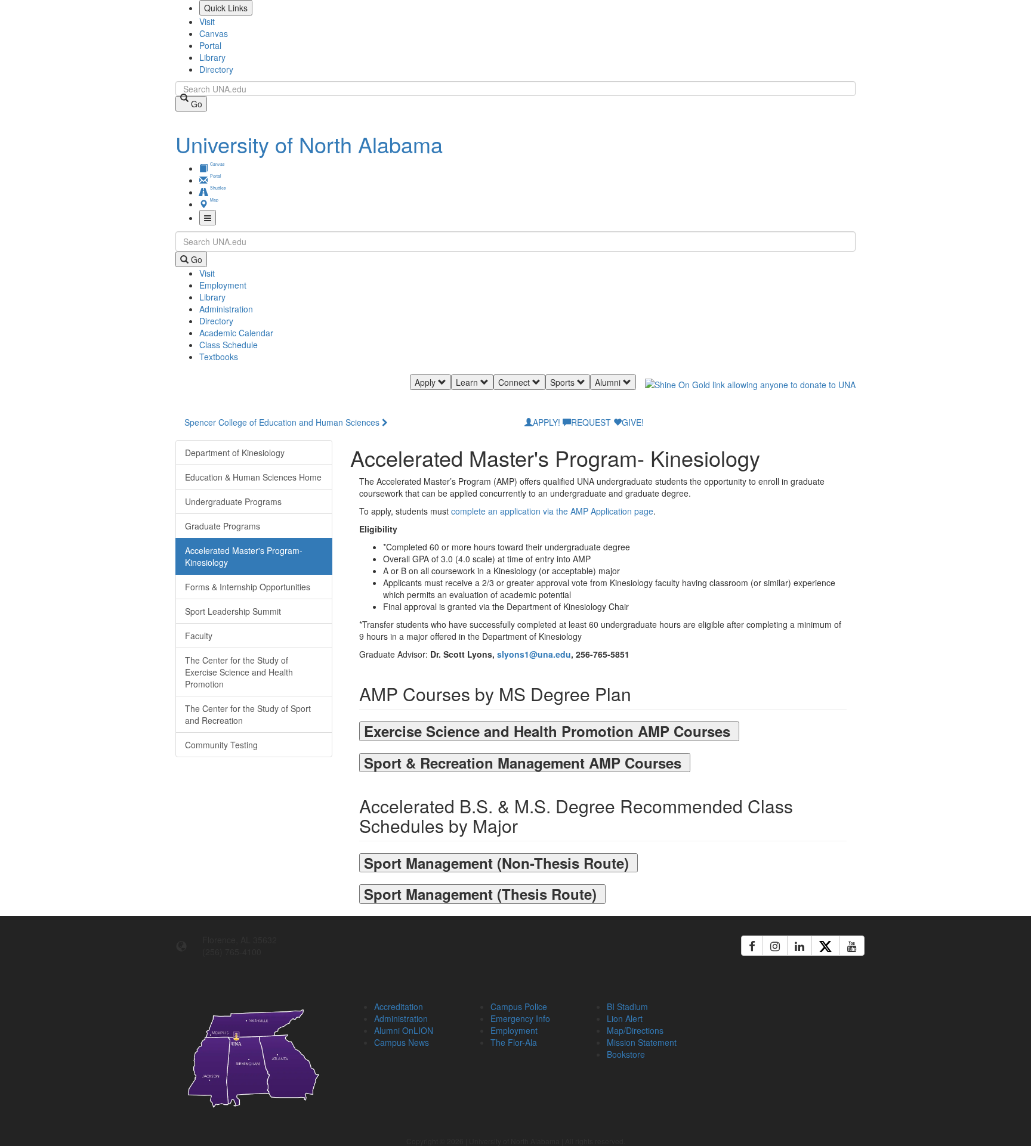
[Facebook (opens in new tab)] (752, 946)
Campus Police (518, 1006)
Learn (468, 382)
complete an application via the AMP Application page (552, 511)
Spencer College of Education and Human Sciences (281, 422)
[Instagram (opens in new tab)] (775, 946)
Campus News (401, 1042)
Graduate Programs (222, 526)
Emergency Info (520, 1018)
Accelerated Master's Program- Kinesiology (243, 556)
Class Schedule (228, 345)
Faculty (198, 636)
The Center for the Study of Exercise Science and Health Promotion (239, 672)
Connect (515, 382)
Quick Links (226, 8)
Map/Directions (635, 1030)
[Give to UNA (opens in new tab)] (750, 395)
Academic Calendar (236, 333)
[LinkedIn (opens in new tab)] (799, 946)
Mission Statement (642, 1042)
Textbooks (218, 357)
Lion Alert (625, 1018)
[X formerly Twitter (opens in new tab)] (825, 946)
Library (212, 57)
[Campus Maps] (253, 1056)
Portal (210, 45)
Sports (563, 382)
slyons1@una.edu (534, 654)
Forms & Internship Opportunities (247, 587)
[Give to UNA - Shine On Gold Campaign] (777, 1005)
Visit (207, 21)
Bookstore (626, 1054)
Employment (222, 285)
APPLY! (546, 422)
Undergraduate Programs (233, 501)
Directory (216, 69)
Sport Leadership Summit (233, 611)
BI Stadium (627, 1006)
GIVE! (633, 422)
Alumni (609, 382)
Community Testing (221, 745)
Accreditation (398, 1006)
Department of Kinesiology (235, 453)
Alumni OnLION (403, 1030)
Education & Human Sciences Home (253, 477)
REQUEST (591, 422)
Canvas (213, 33)
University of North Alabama (309, 144)
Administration (226, 309)
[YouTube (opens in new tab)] (852, 946)
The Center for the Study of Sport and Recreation (248, 714)
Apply (426, 382)
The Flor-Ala (513, 1042)
